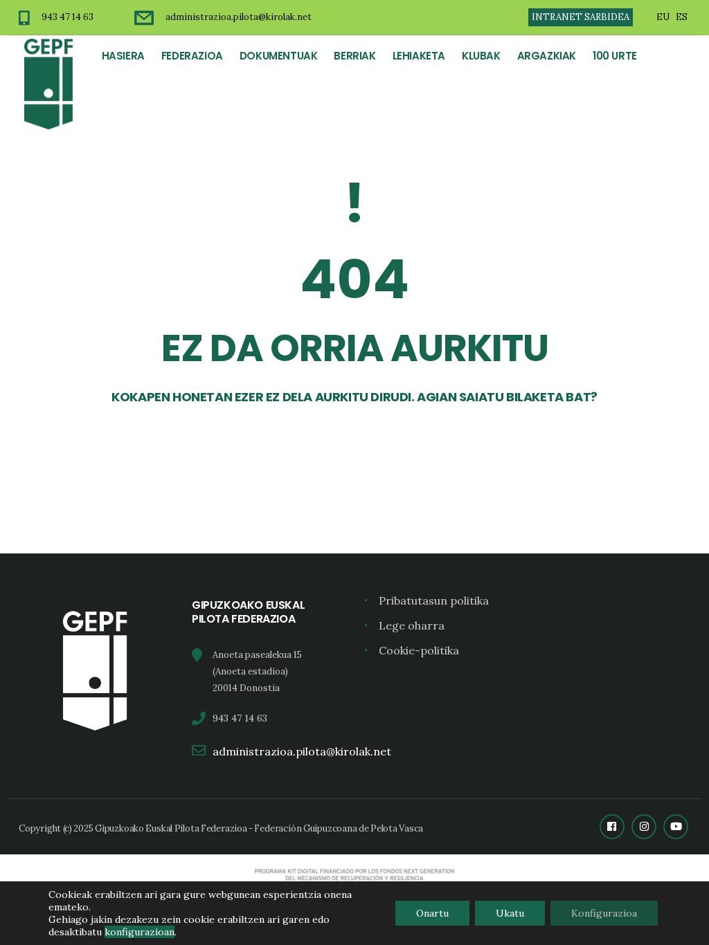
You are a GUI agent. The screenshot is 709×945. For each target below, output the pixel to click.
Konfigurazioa (604, 913)
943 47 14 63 (67, 17)
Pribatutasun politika (434, 600)
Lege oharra (412, 625)
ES (682, 17)
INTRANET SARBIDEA (580, 17)
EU (663, 17)
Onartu (432, 913)
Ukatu (510, 913)
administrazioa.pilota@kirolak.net (238, 17)
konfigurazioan (139, 932)
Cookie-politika (419, 650)
